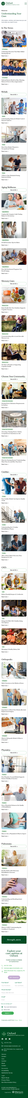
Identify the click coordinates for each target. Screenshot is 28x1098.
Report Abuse (5, 1077)
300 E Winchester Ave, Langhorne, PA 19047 (14, 971)
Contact (3, 1065)
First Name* (5, 982)
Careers (3, 1056)
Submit (7, 1013)
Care (2, 1059)
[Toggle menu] (26, 3)
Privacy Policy (5, 1080)
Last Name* (18, 982)
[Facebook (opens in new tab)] (2, 1039)
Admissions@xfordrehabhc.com (13, 968)
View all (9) (13, 474)
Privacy (16, 1020)
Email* (3, 997)
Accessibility (5, 1070)
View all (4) (13, 752)
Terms (20, 1020)
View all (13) (13, 283)
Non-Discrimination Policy (8, 1082)
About (3, 1063)
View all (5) (13, 379)
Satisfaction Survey (7, 1073)
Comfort (3, 1061)
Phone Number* (6, 989)
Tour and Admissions (10, 1007)
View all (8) (13, 94)
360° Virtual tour (13, 977)
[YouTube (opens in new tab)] (9, 1039)
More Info (7, 1009)
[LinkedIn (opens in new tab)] (6, 1039)
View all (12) (13, 570)
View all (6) (13, 190)
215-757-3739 (8, 965)
